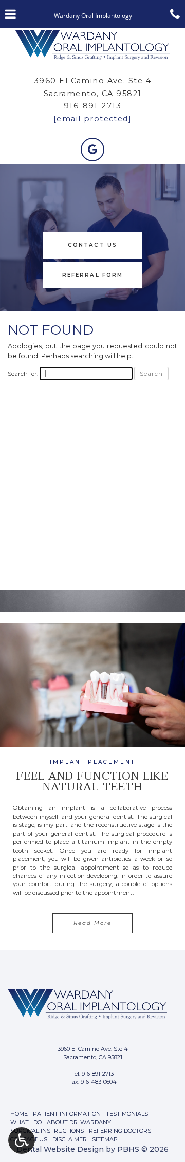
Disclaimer (69, 1139)
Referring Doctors (120, 1130)
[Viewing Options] (21, 1140)
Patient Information (67, 1113)
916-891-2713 (92, 105)
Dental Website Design (60, 1149)
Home (19, 1113)
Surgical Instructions (47, 1130)
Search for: (23, 373)
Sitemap (105, 1139)
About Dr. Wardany (79, 1122)
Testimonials (127, 1113)
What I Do (26, 1122)
